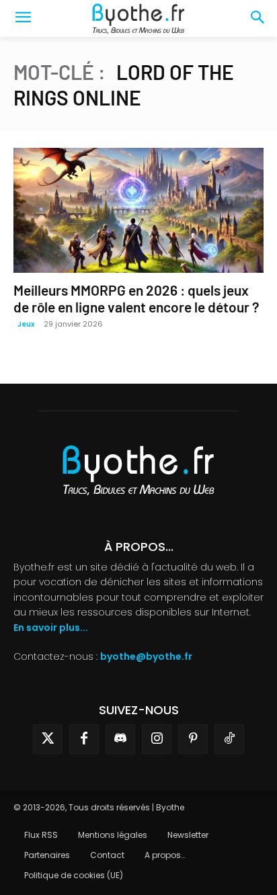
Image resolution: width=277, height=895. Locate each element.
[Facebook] (84, 739)
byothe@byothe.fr (146, 656)
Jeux (25, 324)
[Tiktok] (229, 739)
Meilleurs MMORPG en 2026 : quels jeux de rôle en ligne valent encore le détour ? (136, 298)
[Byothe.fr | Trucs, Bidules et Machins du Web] (138, 19)
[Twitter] (48, 739)
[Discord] (120, 739)
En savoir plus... (50, 627)
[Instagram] (156, 739)
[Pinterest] (193, 739)
